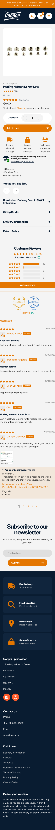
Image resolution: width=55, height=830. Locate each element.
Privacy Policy (10, 777)
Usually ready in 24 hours (22, 161)
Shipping (21, 108)
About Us (8, 762)
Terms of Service (12, 772)
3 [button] (28, 506)
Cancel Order (10, 782)
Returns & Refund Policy (16, 767)
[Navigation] (48, 16)
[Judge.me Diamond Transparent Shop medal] (33, 302)
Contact (7, 757)
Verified (25, 312)
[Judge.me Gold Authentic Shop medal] (19, 302)
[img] (7, 329)
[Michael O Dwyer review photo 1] (7, 457)
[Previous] (6, 191)
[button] (10, 99)
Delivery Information (14, 752)
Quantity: (13, 117)
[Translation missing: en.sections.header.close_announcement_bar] (52, 4)
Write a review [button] (27, 285)
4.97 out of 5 (35, 254)
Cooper (6, 95)
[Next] (16, 191)
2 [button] (23, 506)
